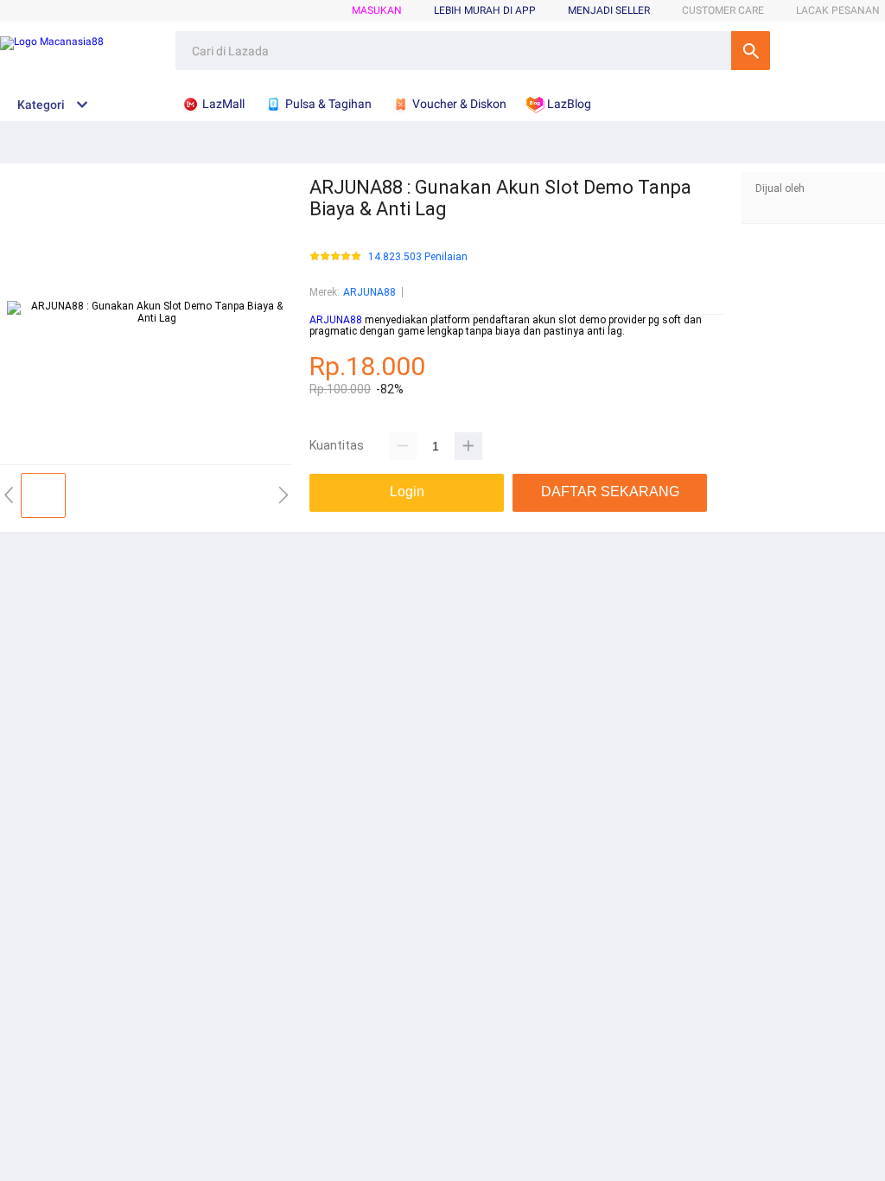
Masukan (377, 10)
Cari (750, 50)
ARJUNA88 (369, 292)
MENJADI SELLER (609, 10)
